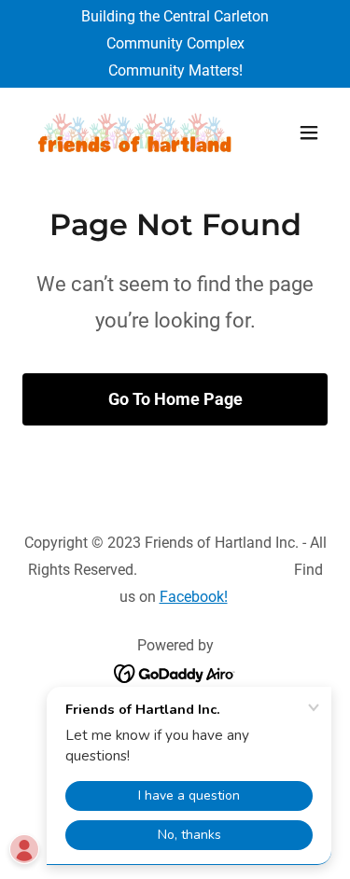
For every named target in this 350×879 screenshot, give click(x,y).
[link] (129, 132)
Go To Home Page (175, 399)
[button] (309, 132)
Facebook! (194, 597)
